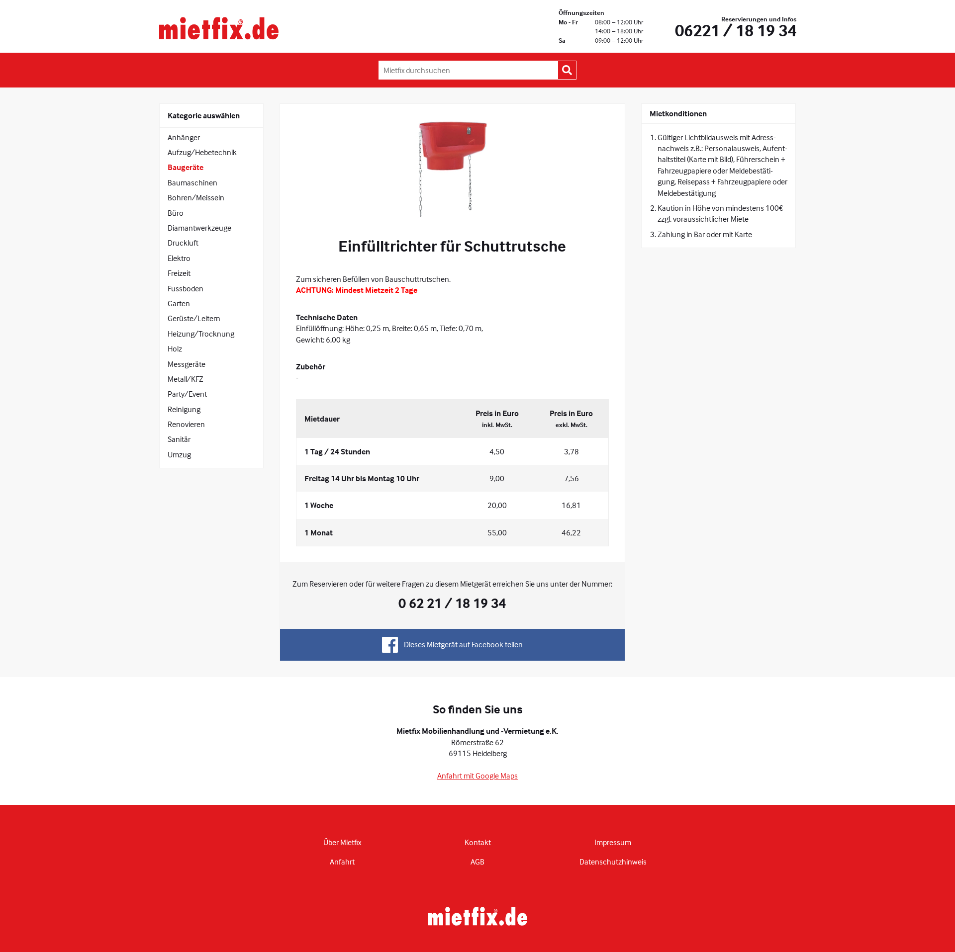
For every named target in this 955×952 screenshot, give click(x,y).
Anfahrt (342, 861)
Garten (179, 303)
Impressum (612, 842)
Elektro (179, 258)
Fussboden (185, 288)
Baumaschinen (192, 182)
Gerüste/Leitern (194, 318)
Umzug (179, 454)
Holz (175, 348)
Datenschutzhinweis (613, 861)
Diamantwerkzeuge (199, 228)
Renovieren (186, 424)
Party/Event (187, 394)
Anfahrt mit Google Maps (477, 775)
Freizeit (179, 273)
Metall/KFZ (185, 379)
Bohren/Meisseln (196, 197)
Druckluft (183, 243)
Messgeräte (186, 364)
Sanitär (179, 439)
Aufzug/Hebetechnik (202, 152)
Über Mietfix (342, 842)
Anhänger (184, 137)
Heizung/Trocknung (201, 334)
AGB (477, 861)
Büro (176, 213)
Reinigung (184, 409)
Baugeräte (185, 167)
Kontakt (478, 842)
